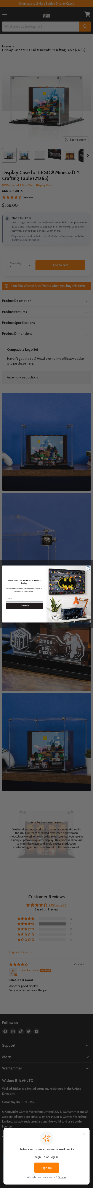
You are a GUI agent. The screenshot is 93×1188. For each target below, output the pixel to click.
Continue (24, 606)
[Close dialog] (88, 568)
